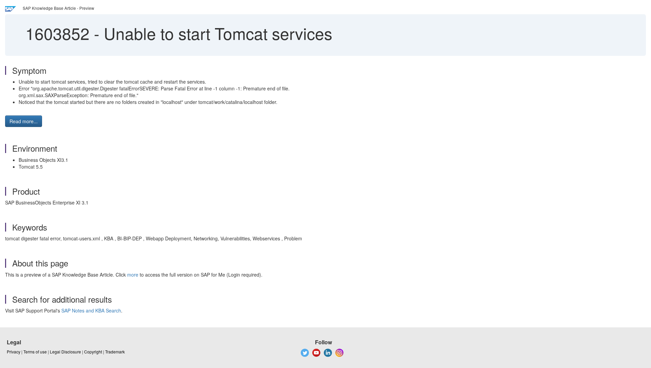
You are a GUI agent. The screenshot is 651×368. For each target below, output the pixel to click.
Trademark (115, 351)
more (132, 274)
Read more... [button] (23, 121)
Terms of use (35, 351)
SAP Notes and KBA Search (91, 310)
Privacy (13, 351)
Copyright (93, 351)
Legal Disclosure (65, 351)
